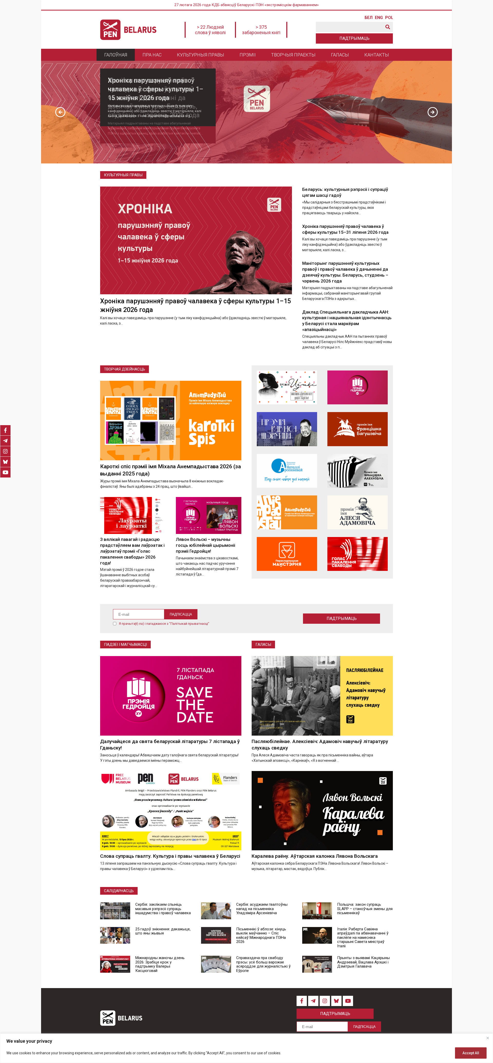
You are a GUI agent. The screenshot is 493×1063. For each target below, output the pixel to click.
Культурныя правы (200, 54)
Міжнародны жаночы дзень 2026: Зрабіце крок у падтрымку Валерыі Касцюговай (160, 964)
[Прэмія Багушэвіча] (357, 429)
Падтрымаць (354, 38)
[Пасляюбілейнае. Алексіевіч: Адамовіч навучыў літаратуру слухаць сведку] (322, 695)
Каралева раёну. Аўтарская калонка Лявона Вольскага (315, 856)
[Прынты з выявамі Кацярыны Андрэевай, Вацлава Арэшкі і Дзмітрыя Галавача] (317, 964)
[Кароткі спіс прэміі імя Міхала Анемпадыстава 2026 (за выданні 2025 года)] (170, 420)
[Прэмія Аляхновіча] (357, 471)
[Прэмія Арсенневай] (287, 471)
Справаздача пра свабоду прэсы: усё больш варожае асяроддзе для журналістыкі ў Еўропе (263, 964)
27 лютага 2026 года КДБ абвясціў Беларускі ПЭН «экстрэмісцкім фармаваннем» (246, 5)
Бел (368, 18)
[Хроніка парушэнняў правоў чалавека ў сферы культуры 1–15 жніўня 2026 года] (196, 240)
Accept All (470, 1053)
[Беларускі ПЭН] (128, 29)
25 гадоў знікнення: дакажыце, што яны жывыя (163, 931)
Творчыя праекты (293, 54)
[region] (246, 1048)
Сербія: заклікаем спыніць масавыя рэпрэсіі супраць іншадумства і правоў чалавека (163, 908)
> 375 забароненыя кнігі (261, 29)
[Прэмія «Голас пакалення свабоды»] (357, 554)
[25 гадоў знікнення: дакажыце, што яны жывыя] (115, 935)
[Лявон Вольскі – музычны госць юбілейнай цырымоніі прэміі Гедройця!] (208, 515)
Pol (389, 18)
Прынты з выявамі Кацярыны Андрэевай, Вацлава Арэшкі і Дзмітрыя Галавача (363, 962)
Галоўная (115, 54)
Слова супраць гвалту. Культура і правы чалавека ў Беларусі (170, 856)
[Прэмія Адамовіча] (357, 512)
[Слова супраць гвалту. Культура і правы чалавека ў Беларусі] (170, 810)
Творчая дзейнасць (124, 369)
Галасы (340, 54)
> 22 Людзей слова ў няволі (210, 29)
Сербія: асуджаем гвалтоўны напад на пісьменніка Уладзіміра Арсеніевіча (262, 908)
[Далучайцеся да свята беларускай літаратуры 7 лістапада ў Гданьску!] (170, 695)
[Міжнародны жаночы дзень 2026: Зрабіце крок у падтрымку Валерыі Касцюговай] (115, 964)
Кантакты (376, 54)
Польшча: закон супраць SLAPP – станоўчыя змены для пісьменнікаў (365, 908)
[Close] (488, 1038)
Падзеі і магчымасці (125, 644)
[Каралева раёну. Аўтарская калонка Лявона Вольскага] (322, 810)
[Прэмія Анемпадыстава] (287, 512)
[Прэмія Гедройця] (357, 387)
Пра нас (152, 54)
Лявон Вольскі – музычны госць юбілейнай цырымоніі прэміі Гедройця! (205, 545)
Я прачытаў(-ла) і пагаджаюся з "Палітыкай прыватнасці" (164, 623)
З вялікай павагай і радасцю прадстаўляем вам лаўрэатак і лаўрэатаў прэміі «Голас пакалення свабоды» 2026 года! (132, 551)
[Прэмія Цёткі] (287, 387)
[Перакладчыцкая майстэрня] (287, 554)
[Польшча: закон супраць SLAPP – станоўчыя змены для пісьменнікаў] (317, 910)
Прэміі (248, 54)
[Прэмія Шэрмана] (287, 429)
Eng (379, 18)
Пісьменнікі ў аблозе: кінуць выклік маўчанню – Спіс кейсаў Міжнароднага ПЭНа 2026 (261, 935)
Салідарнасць (119, 891)
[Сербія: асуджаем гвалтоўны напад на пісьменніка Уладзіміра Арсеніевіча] (216, 910)
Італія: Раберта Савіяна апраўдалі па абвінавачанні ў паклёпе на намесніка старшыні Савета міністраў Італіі (362, 937)
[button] (60, 112)
